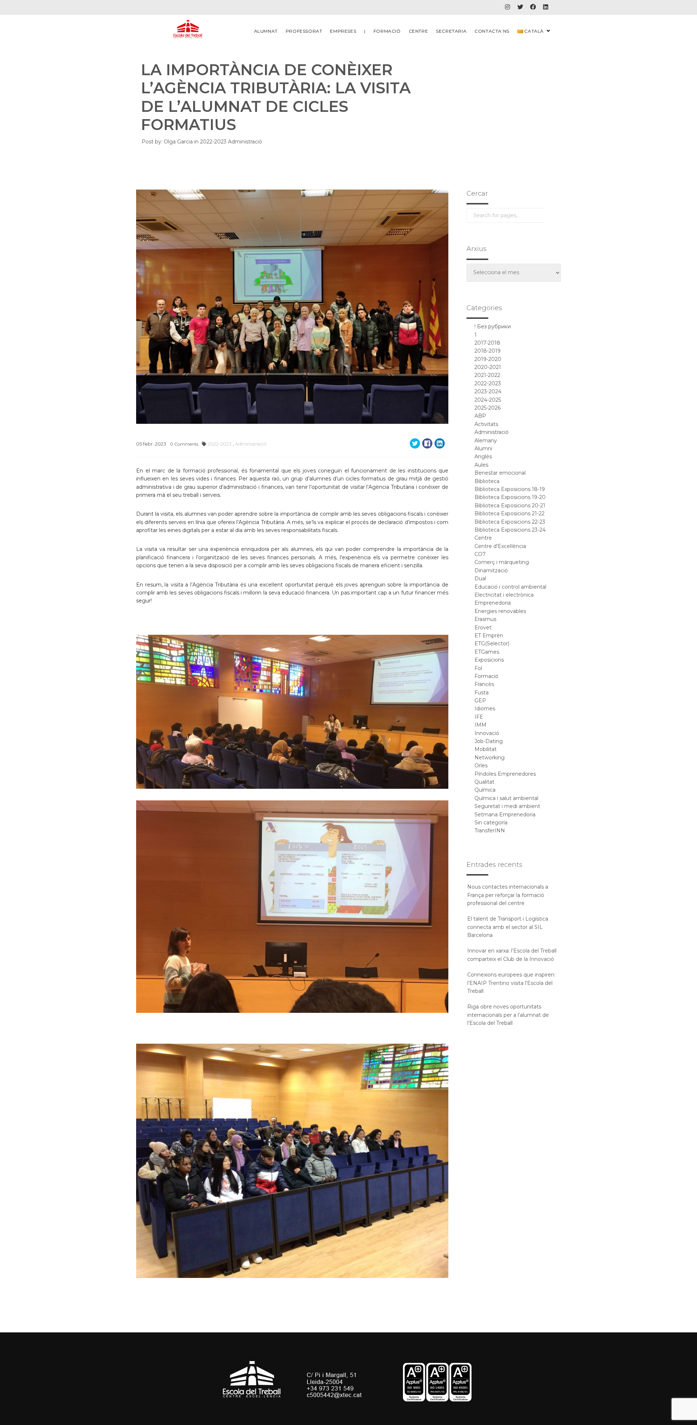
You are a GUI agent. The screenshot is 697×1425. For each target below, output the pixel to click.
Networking (489, 757)
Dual (480, 578)
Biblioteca (487, 481)
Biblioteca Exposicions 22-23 (509, 522)
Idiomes (484, 708)
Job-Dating (488, 741)
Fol (478, 668)
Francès (484, 684)
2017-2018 (487, 343)
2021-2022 (487, 375)
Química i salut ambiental (506, 798)
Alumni (483, 448)
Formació (387, 31)
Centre (418, 31)
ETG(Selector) (491, 643)
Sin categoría (491, 822)
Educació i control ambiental (510, 587)
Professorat (304, 31)
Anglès (483, 456)
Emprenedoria (492, 603)
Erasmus (485, 619)
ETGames (486, 652)
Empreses (343, 31)
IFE (478, 717)
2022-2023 (214, 141)
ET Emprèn (488, 635)
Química (485, 790)
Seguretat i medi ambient (507, 806)
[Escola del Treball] (188, 29)
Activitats (486, 424)
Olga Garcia (178, 141)
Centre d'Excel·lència (500, 546)
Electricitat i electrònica (504, 595)
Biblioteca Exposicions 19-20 (510, 497)
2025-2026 (487, 408)
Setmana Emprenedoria (504, 814)
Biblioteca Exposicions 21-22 (509, 513)
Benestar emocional (500, 473)
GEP (480, 700)
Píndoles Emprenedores (505, 774)
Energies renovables (500, 611)
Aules (481, 465)
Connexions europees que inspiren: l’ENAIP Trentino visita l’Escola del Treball (511, 982)
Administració (245, 141)
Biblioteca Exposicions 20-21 (509, 505)
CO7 (480, 554)
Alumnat (266, 31)
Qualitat (484, 782)
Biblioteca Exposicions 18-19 (509, 489)
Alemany (485, 440)
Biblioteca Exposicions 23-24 (510, 530)
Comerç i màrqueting (501, 562)
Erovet (483, 627)
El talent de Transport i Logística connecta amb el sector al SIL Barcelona (507, 927)
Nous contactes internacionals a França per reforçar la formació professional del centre (507, 895)
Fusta (481, 692)
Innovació (486, 733)
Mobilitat (485, 749)
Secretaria (451, 31)
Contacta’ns (491, 31)
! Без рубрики (492, 326)
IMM (480, 725)
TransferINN (489, 830)
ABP (480, 416)
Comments (184, 444)
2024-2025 (487, 400)
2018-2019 (487, 351)
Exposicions (489, 660)
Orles (481, 765)
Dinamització (491, 570)
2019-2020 (487, 359)
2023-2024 (487, 391)
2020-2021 (487, 367)
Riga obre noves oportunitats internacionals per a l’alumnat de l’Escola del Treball (508, 1014)
